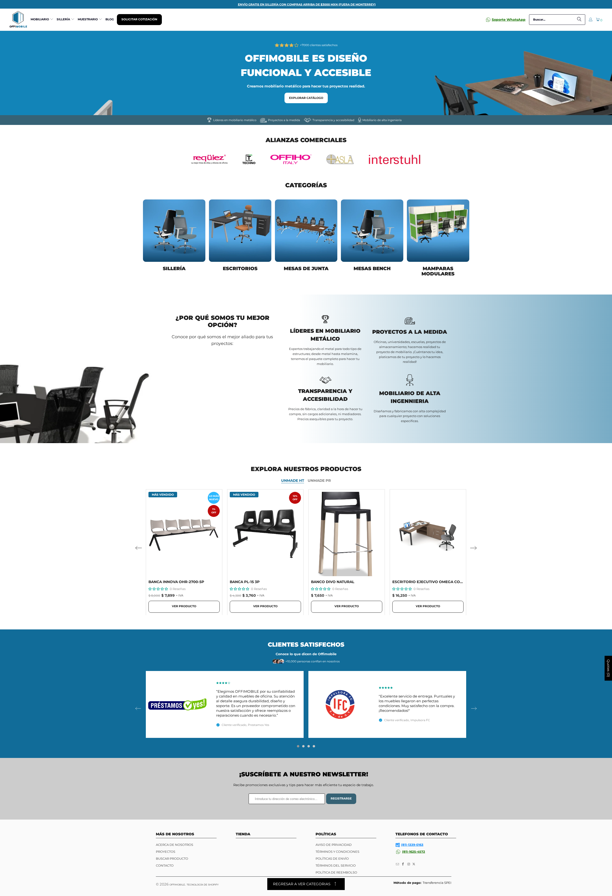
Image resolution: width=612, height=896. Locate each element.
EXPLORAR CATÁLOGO (306, 98)
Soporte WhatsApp (508, 19)
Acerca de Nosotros (174, 845)
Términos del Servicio (336, 865)
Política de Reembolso (336, 872)
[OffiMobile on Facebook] (403, 864)
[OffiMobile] (18, 19)
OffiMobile (177, 884)
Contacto (165, 865)
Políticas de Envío (332, 858)
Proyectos (165, 851)
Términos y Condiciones (337, 851)
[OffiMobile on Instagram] (409, 864)
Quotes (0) (608, 668)
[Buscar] (579, 19)
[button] (42, 19)
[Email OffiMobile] (397, 864)
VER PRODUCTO (184, 606)
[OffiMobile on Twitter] (413, 864)
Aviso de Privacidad (334, 845)
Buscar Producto (172, 858)
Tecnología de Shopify (203, 884)
